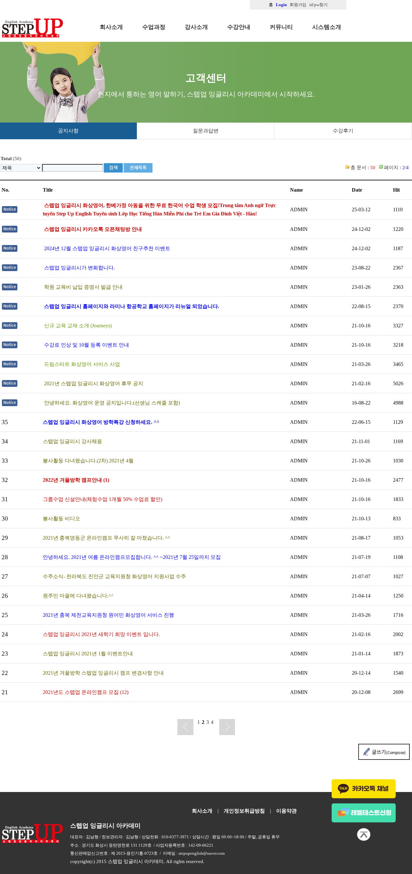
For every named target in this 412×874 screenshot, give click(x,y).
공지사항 (68, 130)
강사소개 (196, 27)
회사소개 (111, 27)
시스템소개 (326, 27)
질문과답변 (206, 130)
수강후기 (343, 130)
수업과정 (153, 27)
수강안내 (238, 27)
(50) (11, 158)
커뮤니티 (281, 27)
